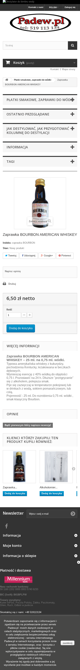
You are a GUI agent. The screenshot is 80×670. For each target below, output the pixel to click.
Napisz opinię (13, 271)
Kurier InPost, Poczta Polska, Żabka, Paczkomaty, (27, 602)
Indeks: (7, 242)
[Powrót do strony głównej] (6, 80)
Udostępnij (29, 255)
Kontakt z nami (35, 7)
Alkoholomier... (48, 487)
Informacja (17, 147)
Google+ (48, 255)
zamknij (67, 643)
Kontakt (54, 69)
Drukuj (12, 283)
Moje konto (12, 545)
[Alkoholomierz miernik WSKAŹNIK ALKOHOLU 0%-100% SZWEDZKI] (56, 466)
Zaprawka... (10, 487)
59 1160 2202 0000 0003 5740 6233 (19, 588)
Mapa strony (68, 69)
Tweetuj (11, 255)
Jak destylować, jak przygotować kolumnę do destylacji (38, 130)
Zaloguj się (70, 7)
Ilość (9, 309)
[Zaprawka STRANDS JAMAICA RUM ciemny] (19, 466)
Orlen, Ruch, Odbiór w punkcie (16, 605)
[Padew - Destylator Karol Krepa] (40, 23)
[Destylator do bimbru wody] (40, 2)
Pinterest (66, 255)
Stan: (6, 248)
